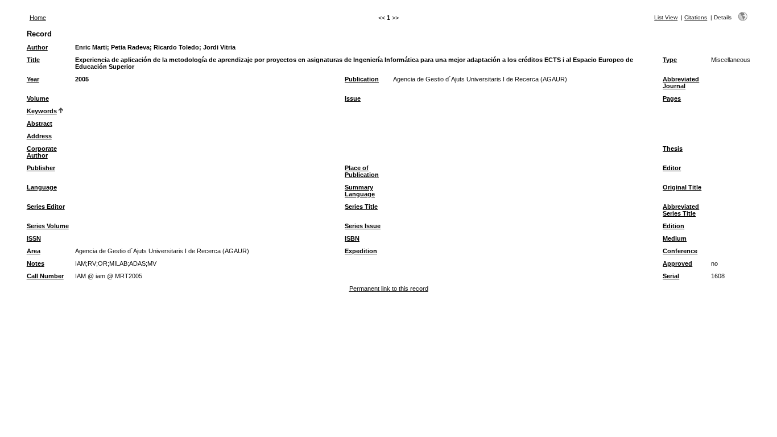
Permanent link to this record (388, 288)
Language (42, 187)
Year (33, 79)
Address (39, 136)
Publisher (41, 167)
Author (37, 47)
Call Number (45, 276)
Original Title (682, 187)
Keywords (42, 111)
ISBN (352, 238)
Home (38, 17)
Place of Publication (362, 171)
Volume (38, 98)
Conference (680, 251)
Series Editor (46, 206)
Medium (675, 238)
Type (670, 59)
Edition (673, 225)
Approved (677, 263)
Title (33, 59)
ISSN (34, 238)
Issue (353, 98)
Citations (695, 17)
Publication (362, 79)
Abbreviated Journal (681, 82)
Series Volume (48, 225)
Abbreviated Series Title (681, 210)
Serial (671, 276)
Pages (672, 98)
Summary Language (360, 190)
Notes (35, 263)
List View (665, 17)
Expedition (361, 251)
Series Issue (363, 225)
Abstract (39, 123)
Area (33, 251)
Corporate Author (42, 152)
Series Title (361, 206)
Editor (672, 167)
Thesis (673, 148)
